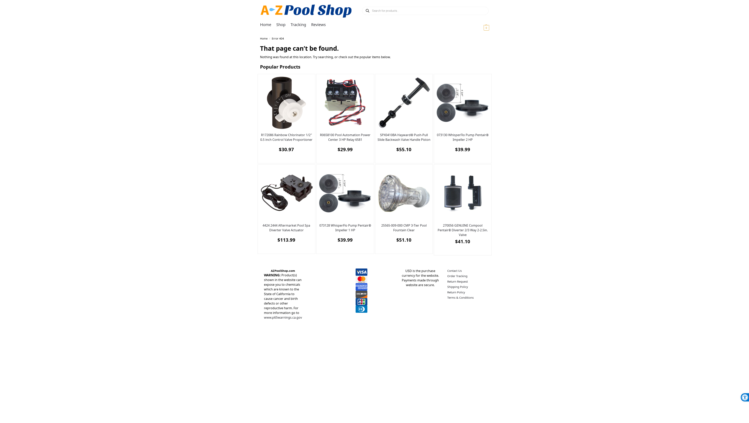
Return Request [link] (457, 281)
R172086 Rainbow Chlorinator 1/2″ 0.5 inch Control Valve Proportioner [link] (286, 137)
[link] (745, 397)
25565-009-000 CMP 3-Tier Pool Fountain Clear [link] (404, 227)
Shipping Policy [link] (457, 287)
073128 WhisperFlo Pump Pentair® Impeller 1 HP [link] (345, 227)
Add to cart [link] (285, 159)
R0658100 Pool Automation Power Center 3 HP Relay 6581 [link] (345, 137)
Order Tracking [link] (457, 276)
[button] (481, 27)
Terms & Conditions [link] (460, 297)
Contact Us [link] (454, 271)
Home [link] (264, 38)
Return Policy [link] (456, 292)
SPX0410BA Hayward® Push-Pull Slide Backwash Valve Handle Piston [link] (404, 137)
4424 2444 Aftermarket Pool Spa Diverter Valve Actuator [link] (286, 227)
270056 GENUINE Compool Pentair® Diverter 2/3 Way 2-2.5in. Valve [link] (463, 230)
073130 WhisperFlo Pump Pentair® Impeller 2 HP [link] (463, 137)
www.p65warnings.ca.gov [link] (283, 317)
